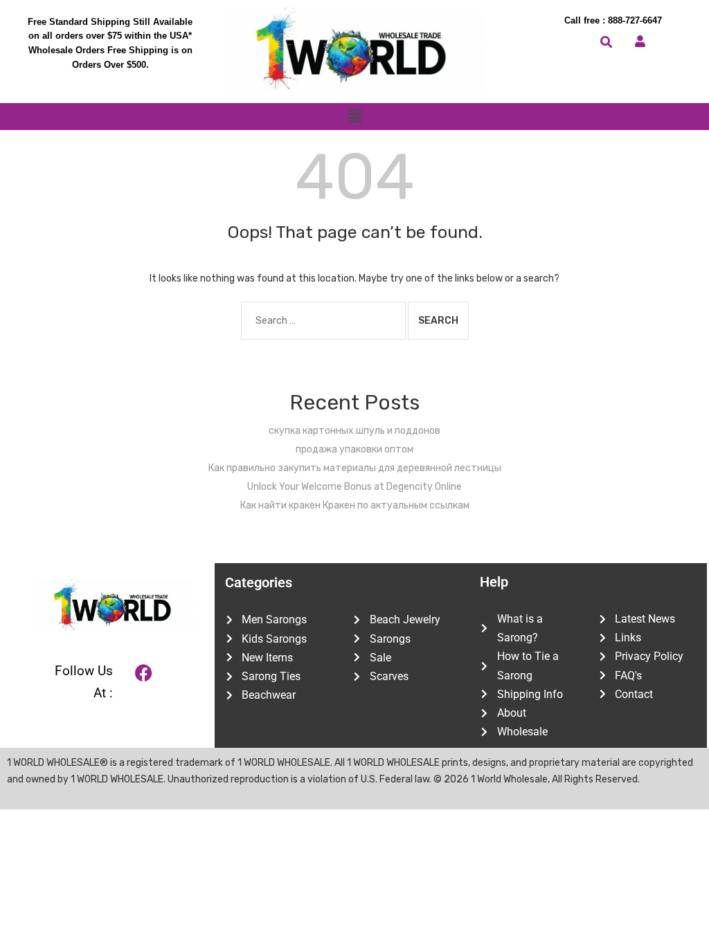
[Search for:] (323, 321)
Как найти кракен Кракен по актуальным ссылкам (354, 505)
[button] (354, 116)
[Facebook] (144, 672)
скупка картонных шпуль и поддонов (354, 431)
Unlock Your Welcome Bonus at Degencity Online (354, 487)
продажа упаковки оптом (354, 449)
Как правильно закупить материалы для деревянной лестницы (354, 468)
